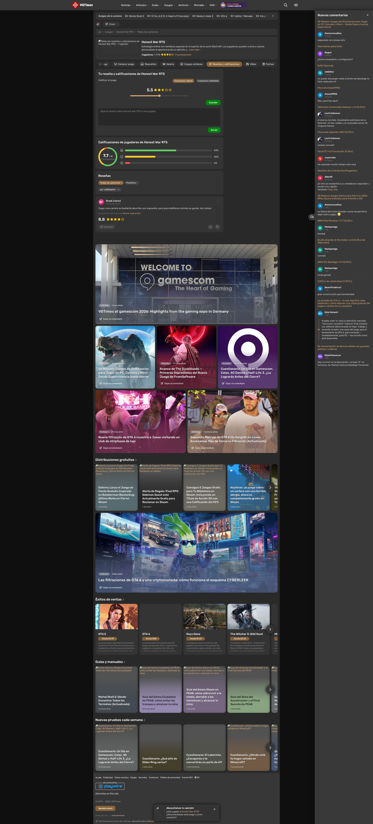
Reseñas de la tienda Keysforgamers (337, 170)
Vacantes (142, 777)
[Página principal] (82, 5)
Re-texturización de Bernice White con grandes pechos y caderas (343, 347)
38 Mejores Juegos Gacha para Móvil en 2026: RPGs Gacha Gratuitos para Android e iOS (343, 197)
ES (198, 777)
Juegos (109, 31)
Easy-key (333, 189)
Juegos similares (193, 64)
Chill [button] (212, 5)
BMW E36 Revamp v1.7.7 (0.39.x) (335, 220)
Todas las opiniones (147, 31)
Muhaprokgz (331, 227)
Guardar (213, 102)
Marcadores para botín (330, 46)
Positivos (131, 182)
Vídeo (253, 64)
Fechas (270, 64)
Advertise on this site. (107, 793)
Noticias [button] (125, 5)
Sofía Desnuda (326, 65)
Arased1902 (331, 94)
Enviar (214, 130)
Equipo (133, 777)
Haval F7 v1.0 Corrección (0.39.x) (335, 151)
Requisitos (150, 64)
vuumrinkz (330, 157)
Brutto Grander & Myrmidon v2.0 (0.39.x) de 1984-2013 (341, 241)
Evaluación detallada (208, 81)
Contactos (154, 777)
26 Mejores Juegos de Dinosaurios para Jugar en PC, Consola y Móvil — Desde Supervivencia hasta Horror (343, 24)
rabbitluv (329, 71)
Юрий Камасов (333, 355)
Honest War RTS (125, 31)
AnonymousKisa (333, 33)
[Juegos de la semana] (272, 16)
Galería (170, 64)
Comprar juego (126, 64)
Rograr (328, 52)
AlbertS (328, 177)
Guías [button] (155, 5)
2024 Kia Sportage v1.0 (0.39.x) (334, 262)
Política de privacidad (170, 777)
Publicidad (108, 777)
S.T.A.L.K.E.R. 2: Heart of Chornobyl (170, 16)
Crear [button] (112, 24)
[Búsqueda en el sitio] (285, 5)
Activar (150, 821)
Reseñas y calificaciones (226, 64)
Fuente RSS (187, 777)
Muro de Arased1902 (329, 87)
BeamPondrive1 (333, 287)
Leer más (194, 49)
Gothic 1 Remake (244, 16)
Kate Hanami (331, 312)
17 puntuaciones (183, 54)
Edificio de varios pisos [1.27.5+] (335, 281)
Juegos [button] (168, 5)
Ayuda (98, 777)
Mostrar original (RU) (132, 213)
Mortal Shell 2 (136, 16)
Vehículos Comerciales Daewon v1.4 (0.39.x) (341, 107)
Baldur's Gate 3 (205, 16)
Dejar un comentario (112, 319)
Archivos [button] (183, 5)
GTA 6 (224, 16)
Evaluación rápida (183, 81)
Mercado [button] (199, 5)
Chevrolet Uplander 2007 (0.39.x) (335, 132)
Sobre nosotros (122, 777)
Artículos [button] (141, 5)
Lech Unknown (332, 113)
